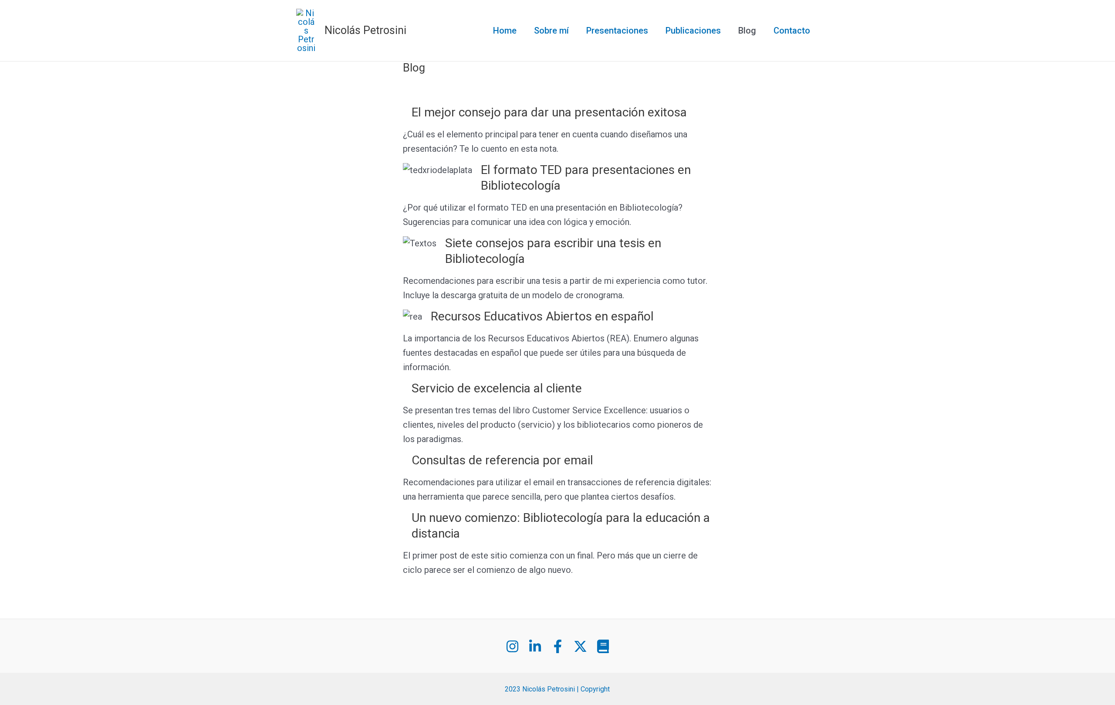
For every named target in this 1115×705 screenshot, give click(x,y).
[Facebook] (557, 646)
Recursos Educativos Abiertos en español (542, 316)
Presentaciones (617, 30)
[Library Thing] (603, 646)
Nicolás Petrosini (365, 30)
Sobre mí (551, 30)
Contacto (792, 30)
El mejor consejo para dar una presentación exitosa (549, 112)
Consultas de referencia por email (502, 460)
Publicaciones (693, 30)
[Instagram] (512, 646)
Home (505, 30)
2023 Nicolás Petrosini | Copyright (557, 689)
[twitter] (580, 646)
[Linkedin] (535, 646)
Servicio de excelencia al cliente (497, 388)
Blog (747, 30)
